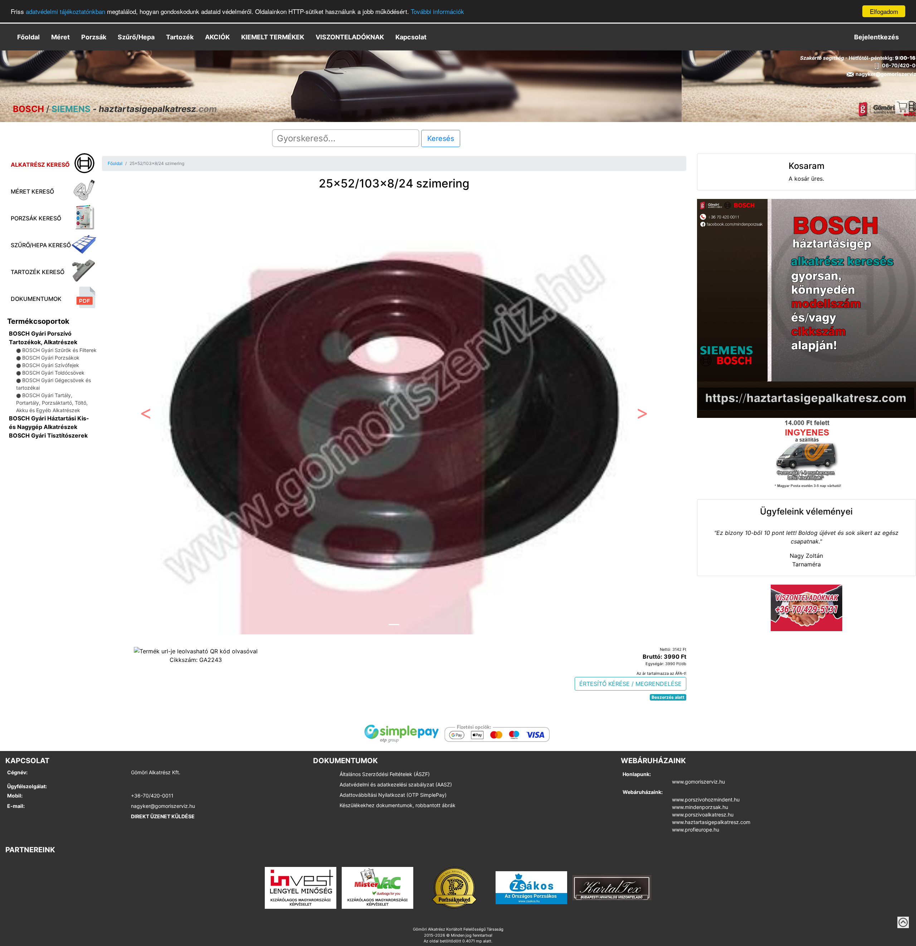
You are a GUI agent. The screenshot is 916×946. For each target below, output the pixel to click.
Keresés (440, 138)
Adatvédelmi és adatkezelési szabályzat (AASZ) (396, 784)
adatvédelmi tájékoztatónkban (65, 11)
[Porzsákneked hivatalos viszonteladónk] (454, 887)
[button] (146, 415)
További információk (437, 11)
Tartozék (180, 37)
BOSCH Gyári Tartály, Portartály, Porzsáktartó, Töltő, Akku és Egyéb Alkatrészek (52, 402)
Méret (60, 37)
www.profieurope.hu (695, 829)
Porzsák (93, 37)
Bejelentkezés (876, 37)
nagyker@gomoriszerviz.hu (163, 806)
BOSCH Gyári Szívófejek (50, 365)
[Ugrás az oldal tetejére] (903, 922)
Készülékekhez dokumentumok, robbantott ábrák (397, 805)
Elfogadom (884, 11)
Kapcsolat (411, 37)
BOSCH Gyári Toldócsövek (53, 373)
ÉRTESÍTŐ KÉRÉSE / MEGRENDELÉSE (630, 683)
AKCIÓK (217, 37)
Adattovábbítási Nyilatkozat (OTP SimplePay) (393, 795)
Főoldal (28, 37)
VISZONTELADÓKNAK (350, 37)
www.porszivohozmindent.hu (706, 799)
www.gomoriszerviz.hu (698, 782)
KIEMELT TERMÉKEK (272, 37)
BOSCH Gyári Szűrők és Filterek (59, 350)
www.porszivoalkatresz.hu (703, 814)
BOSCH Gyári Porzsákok (50, 358)
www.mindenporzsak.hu (700, 807)
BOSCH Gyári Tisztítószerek (48, 435)
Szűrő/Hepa (136, 37)
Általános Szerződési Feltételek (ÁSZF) (385, 774)
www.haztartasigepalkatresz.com (711, 822)
